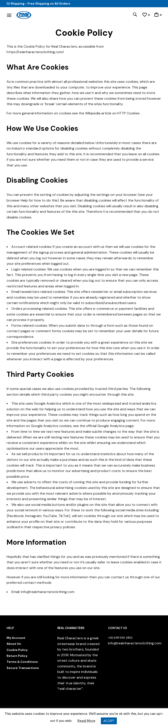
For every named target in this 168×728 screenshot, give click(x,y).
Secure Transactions (23, 668)
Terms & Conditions (22, 662)
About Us (14, 644)
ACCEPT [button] (108, 721)
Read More (86, 721)
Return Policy (17, 656)
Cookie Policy (17, 650)
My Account (16, 638)
